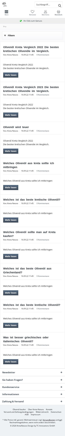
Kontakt (49, 409)
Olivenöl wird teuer (16, 127)
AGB (27, 414)
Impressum (35, 414)
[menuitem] (58, 12)
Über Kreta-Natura (36, 409)
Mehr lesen (10, 75)
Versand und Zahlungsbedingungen (19, 412)
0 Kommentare (43, 54)
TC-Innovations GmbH (45, 425)
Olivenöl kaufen (19, 409)
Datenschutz (56, 412)
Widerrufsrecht (42, 412)
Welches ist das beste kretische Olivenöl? (31, 199)
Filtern (11, 35)
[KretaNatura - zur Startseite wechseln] (16, 4)
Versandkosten (49, 420)
